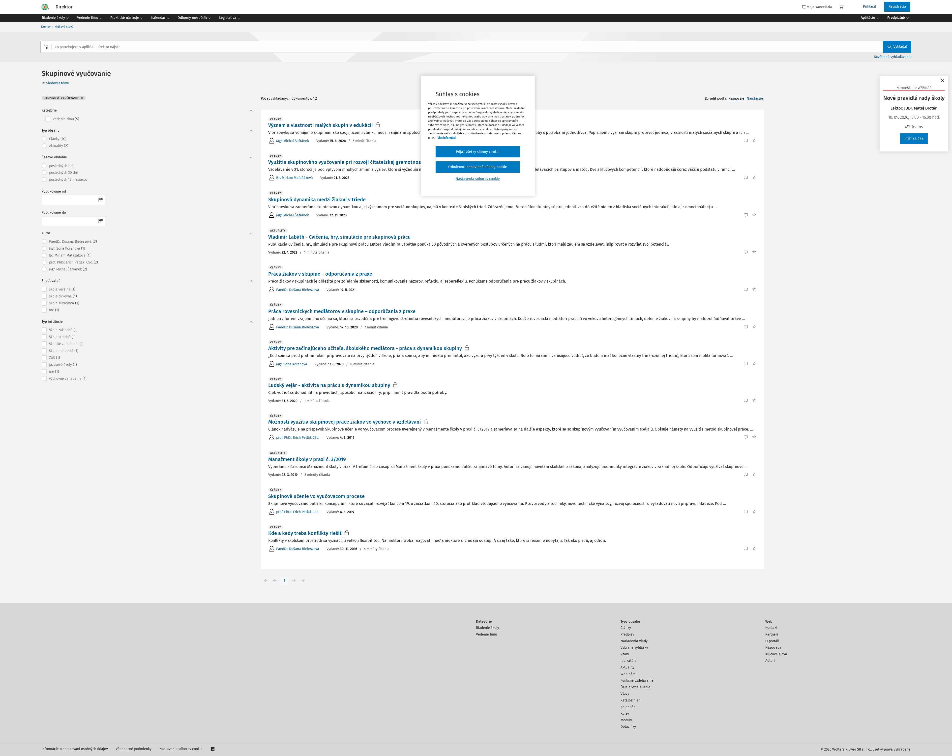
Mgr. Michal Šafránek (292, 141)
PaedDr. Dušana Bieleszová (297, 290)
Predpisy (627, 634)
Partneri (771, 634)
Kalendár (628, 707)
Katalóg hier (630, 700)
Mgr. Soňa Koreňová (291, 364)
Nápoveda (773, 647)
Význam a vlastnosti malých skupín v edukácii (320, 125)
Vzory (625, 654)
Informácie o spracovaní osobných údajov (75, 749)
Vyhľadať (900, 47)
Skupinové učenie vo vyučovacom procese (316, 496)
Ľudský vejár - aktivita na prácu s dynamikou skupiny (329, 385)
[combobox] (475, 47)
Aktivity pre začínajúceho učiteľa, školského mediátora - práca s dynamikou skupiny (365, 348)
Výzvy (625, 694)
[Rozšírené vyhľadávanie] (46, 47)
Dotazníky (628, 727)
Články (626, 628)
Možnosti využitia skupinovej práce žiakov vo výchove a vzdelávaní (344, 422)
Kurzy (625, 713)
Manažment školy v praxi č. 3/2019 (307, 459)
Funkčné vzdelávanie (637, 680)
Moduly (626, 720)
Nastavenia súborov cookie (478, 179)
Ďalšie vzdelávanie (635, 687)
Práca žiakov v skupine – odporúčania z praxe (320, 274)
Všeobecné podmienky (133, 749)
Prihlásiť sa (914, 138)
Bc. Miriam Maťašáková (294, 178)
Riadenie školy (487, 628)
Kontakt (771, 628)
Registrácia (897, 6)
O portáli (772, 641)
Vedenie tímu (486, 634)
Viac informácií (447, 138)
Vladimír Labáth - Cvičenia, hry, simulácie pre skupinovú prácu (339, 237)
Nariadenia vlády (634, 641)
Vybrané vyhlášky (634, 647)
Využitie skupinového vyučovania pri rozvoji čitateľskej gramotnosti (346, 162)
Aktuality (627, 667)
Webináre (628, 674)
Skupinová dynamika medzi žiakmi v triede (317, 200)
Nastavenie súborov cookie (181, 749)
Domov (46, 27)
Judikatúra (629, 661)
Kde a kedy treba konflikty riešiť (305, 533)
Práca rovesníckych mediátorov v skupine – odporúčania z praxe (342, 311)
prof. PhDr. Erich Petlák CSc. (297, 438)
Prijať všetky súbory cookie (478, 152)
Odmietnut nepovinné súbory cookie (477, 167)
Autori (770, 661)
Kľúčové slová (64, 27)
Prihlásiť (869, 6)
